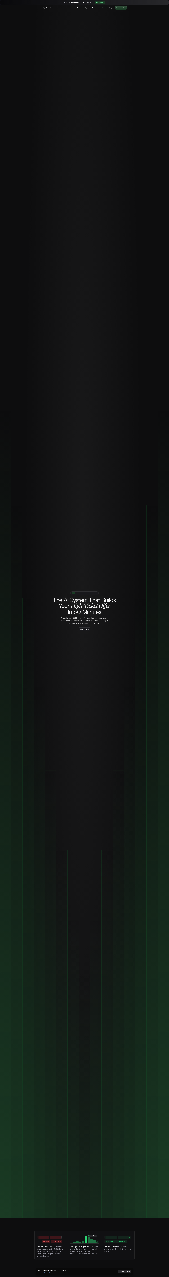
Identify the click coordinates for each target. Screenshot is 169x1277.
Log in (111, 8)
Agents (87, 8)
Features (80, 8)
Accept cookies (125, 1271)
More (103, 8)
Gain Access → (100, 2)
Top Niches (95, 8)
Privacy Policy (48, 1273)
